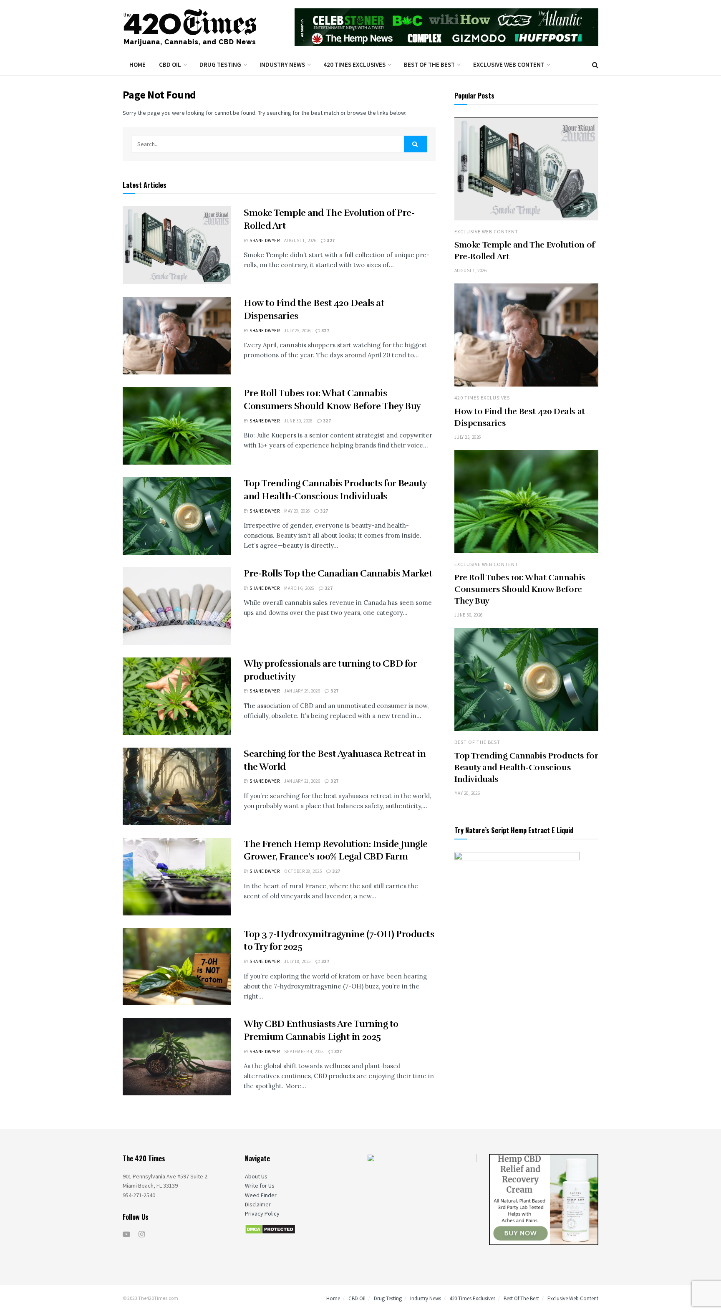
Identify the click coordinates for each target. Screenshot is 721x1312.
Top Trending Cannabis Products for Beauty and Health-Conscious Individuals (526, 767)
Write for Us (260, 1185)
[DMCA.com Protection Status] (270, 1229)
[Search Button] (415, 144)
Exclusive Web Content (509, 64)
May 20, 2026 (297, 511)
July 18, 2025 (297, 961)
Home (137, 64)
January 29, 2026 (302, 691)
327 (330, 240)
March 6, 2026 (299, 588)
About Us (256, 1176)
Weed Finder (261, 1195)
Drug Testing (220, 64)
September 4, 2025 (303, 1051)
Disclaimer (258, 1204)
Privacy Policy (262, 1213)
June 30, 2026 (298, 421)
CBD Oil (170, 64)
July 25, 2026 (297, 331)
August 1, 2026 (300, 240)
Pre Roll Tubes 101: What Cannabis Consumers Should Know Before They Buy (519, 589)
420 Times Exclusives (354, 64)
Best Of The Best (429, 64)
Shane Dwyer (265, 240)
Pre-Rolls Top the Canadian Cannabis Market (338, 573)
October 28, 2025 (303, 871)
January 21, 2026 (302, 781)
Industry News (282, 64)
